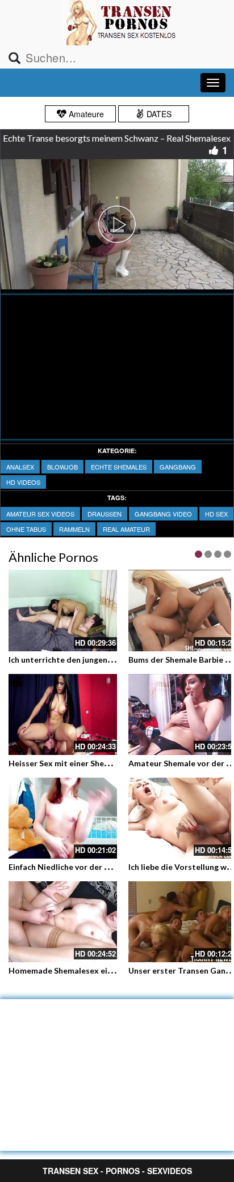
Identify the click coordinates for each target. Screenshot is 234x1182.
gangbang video (163, 513)
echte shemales (119, 466)
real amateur (126, 529)
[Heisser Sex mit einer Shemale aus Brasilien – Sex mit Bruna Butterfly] (63, 714)
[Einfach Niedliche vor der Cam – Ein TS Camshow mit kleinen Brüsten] (63, 818)
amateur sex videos (40, 513)
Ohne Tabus (26, 529)
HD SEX (216, 513)
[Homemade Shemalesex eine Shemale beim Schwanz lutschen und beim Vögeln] (63, 921)
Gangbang (178, 466)
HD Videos (23, 482)
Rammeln (74, 529)
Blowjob (62, 466)
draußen (104, 513)
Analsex (20, 466)
